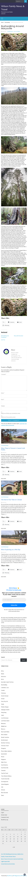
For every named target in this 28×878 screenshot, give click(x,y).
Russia (2, 756)
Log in (2, 812)
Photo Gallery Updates (6, 751)
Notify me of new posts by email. (8, 417)
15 (21, 836)
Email (2, 399)
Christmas (3, 693)
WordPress (9, 875)
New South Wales (5, 731)
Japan (2, 715)
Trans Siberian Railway (6, 776)
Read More (3, 576)
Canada (3, 690)
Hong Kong (3, 712)
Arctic (2, 679)
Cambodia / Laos (5, 687)
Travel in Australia (5, 778)
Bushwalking (10, 31)
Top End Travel (4, 773)
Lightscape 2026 (5, 861)
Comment (3, 374)
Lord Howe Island (5, 720)
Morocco (3, 729)
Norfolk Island (4, 740)
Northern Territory (5, 743)
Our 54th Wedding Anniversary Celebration (12, 854)
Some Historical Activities (8, 864)
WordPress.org (4, 819)
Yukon (2, 795)
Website (3, 406)
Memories (3, 723)
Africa (2, 671)
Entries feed (4, 815)
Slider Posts (4, 762)
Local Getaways (16, 31)
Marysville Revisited (18, 335)
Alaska (2, 673)
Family (2, 704)
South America (4, 765)
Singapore (3, 759)
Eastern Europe (4, 696)
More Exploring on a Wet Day (10, 549)
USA (2, 787)
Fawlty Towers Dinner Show (8, 856)
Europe (2, 698)
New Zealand (4, 734)
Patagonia (3, 748)
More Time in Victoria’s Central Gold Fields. (12, 859)
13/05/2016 (4, 31)
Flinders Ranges (5, 707)
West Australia (4, 792)
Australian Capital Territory (7, 682)
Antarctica (3, 676)
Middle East (3, 726)
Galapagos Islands (5, 709)
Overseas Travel (5, 745)
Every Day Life (4, 701)
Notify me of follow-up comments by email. (10, 413)
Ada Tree (3, 339)
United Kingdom (5, 784)
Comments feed (5, 817)
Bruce (13, 350)
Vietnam (3, 790)
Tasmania (3, 770)
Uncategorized (4, 781)
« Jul (14, 847)
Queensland (4, 754)
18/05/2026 (4, 552)
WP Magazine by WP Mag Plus (20, 875)
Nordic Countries (5, 737)
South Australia (4, 767)
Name (2, 393)
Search (3, 657)
